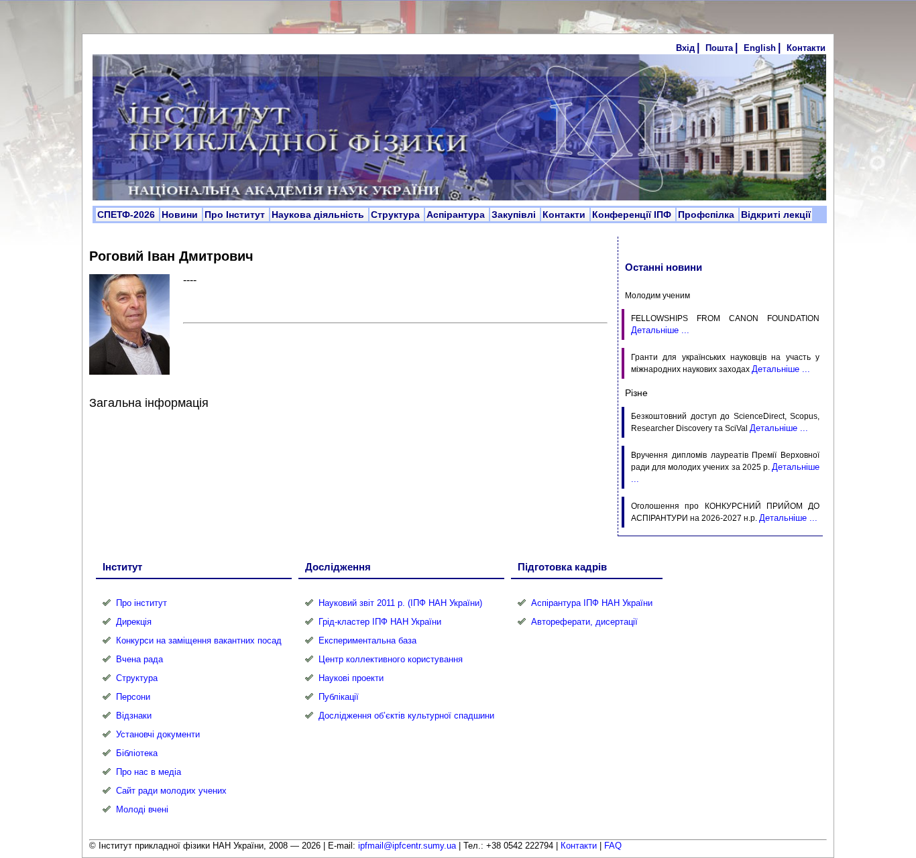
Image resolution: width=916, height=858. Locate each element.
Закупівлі (515, 214)
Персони (133, 697)
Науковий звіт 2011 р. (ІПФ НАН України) (400, 603)
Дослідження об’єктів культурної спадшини (406, 716)
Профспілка (707, 214)
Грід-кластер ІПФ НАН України (380, 622)
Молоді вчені (142, 809)
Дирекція (134, 622)
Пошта (719, 48)
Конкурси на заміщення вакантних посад (199, 640)
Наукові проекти (351, 678)
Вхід (685, 48)
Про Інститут (236, 214)
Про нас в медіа (148, 772)
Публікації (339, 697)
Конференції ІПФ (633, 214)
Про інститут (141, 603)
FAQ (613, 846)
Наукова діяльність (319, 214)
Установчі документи (158, 734)
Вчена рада (139, 659)
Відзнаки (134, 716)
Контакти (806, 48)
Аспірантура (457, 214)
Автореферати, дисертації (584, 622)
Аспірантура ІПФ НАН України (591, 603)
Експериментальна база (367, 640)
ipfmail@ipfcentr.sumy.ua (407, 846)
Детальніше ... (660, 330)
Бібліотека (137, 753)
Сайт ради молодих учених (171, 791)
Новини (181, 214)
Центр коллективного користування (391, 659)
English (760, 48)
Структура (396, 214)
